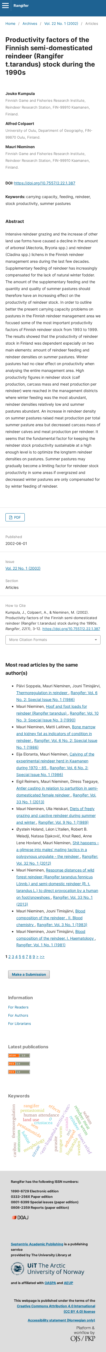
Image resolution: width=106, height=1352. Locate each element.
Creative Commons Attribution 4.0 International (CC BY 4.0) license (56, 1309)
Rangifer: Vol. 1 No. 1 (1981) (41, 944)
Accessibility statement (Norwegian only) (61, 1320)
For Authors (18, 1015)
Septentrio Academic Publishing (37, 1244)
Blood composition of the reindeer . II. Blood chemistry (50, 918)
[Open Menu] (5, 5)
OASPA (50, 1283)
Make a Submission (29, 974)
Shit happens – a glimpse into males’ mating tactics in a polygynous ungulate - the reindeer (57, 849)
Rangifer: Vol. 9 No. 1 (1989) (63, 822)
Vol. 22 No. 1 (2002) (61, 23)
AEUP (68, 1283)
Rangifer (21, 5)
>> (42, 956)
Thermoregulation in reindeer (42, 692)
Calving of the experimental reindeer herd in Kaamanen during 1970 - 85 (55, 761)
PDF (17, 517)
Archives (30, 23)
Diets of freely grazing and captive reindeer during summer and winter (56, 815)
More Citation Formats (28, 639)
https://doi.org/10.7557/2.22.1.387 (44, 183)
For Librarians (19, 1023)
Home (10, 23)
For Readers (18, 1007)
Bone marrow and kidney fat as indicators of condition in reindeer (55, 733)
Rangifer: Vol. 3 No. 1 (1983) (62, 924)
